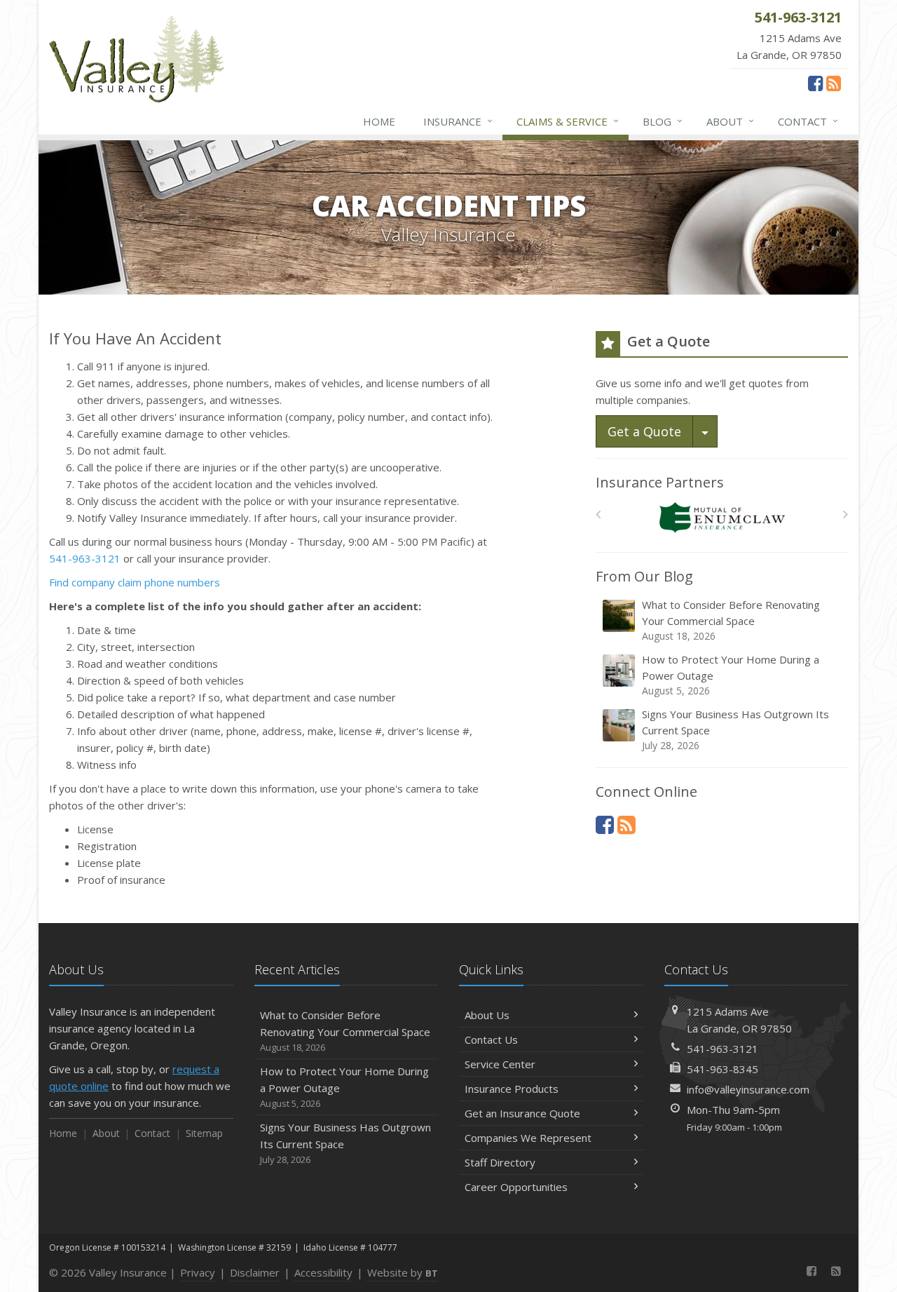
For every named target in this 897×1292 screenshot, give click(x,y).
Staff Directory (500, 1162)
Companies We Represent (528, 1138)
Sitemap (204, 1133)
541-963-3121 (85, 558)
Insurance (458, 121)
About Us (487, 1015)
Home (379, 121)
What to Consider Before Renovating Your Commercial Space (731, 620)
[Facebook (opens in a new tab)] (815, 83)
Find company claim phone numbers (134, 582)
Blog (663, 121)
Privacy (197, 1272)
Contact (808, 121)
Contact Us (491, 1039)
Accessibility (323, 1272)
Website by (402, 1272)
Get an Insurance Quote (522, 1113)
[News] (833, 83)
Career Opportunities (516, 1187)
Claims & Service (567, 121)
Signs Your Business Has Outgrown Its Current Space (735, 729)
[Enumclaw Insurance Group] (722, 518)
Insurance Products (512, 1089)
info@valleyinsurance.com (748, 1089)
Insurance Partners (660, 482)
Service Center (500, 1064)
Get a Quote (644, 431)
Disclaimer (255, 1272)
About (730, 121)
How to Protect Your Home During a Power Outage (730, 674)
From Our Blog (644, 576)
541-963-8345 (722, 1069)
